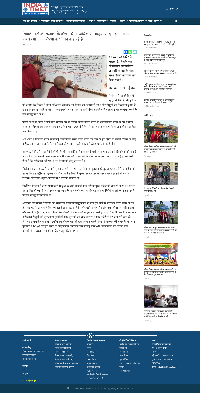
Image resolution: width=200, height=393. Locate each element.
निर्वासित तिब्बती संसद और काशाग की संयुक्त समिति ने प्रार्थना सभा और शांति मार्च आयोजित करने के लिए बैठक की (160, 314)
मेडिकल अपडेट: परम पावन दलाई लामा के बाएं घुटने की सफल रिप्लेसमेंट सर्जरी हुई (159, 43)
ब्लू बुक (25, 373)
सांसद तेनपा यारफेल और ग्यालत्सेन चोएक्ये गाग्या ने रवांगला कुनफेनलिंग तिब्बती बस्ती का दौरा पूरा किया (160, 149)
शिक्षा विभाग (123, 355)
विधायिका (90, 355)
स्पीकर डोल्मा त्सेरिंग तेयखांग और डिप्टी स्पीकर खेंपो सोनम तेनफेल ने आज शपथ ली (160, 72)
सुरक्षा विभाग (124, 359)
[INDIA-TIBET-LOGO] (54, 9)
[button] (171, 9)
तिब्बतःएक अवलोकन (63, 347)
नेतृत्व (89, 347)
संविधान (90, 344)
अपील (24, 369)
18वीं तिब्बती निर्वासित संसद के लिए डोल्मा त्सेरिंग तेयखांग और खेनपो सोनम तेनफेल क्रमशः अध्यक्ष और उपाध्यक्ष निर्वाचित (160, 86)
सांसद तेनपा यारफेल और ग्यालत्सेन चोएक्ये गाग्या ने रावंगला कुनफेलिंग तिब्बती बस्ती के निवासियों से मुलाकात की (160, 272)
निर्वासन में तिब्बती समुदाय (64, 366)
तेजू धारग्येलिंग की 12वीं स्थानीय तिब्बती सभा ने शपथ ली (159, 189)
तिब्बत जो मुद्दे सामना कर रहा (33, 351)
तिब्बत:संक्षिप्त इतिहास (63, 344)
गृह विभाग (123, 347)
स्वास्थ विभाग (124, 370)
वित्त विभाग (123, 351)
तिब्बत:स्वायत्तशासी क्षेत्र (64, 359)
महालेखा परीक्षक (93, 370)
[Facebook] (126, 52)
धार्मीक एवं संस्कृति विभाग (129, 344)
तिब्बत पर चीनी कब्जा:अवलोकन (67, 363)
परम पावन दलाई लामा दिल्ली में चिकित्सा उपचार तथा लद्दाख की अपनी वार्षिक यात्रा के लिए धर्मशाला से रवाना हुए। (160, 57)
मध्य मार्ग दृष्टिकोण (29, 354)
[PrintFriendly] (135, 52)
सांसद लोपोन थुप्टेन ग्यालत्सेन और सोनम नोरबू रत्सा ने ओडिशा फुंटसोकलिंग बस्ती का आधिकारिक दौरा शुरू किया (160, 230)
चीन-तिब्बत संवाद (29, 358)
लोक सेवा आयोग (93, 366)
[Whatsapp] (130, 52)
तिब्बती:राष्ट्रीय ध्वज (62, 351)
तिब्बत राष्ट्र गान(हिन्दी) (64, 355)
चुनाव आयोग (92, 363)
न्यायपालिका (92, 351)
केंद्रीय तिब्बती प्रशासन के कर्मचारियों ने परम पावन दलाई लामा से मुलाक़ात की (159, 101)
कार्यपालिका (91, 359)
